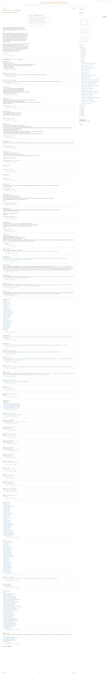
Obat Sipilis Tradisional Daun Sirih (9, 506)
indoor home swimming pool (7, 311)
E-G (87, 21)
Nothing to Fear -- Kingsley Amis (86, 95)
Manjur (22, 358)
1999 (81, 115)
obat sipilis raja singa (6, 509)
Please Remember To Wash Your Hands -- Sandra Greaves (91, 97)
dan (17, 258)
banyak (57, 258)
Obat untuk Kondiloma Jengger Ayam (9, 604)
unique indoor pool (6, 327)
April (82, 60)
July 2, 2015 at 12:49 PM (11, 430)
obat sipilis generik (6, 516)
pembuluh (50, 276)
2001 (81, 112)
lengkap (6, 358)
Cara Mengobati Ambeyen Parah (8, 626)
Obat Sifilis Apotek (6, 545)
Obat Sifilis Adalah (6, 547)
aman (61, 345)
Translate (87, 121)
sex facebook (13, 105)
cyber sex (10, 243)
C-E (84, 30)
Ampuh (18, 358)
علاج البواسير (38, 251)
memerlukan (24, 293)
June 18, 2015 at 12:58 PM (11, 416)
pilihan (55, 358)
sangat (63, 366)
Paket (4, 358)
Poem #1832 (31, 15)
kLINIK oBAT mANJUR (8, 420)
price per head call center (8, 73)
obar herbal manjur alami (8, 427)
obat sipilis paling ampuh (7, 507)
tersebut (27, 277)
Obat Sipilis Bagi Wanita (7, 567)
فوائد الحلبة (57, 251)
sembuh (11, 345)
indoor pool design (6, 323)
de (45, 345)
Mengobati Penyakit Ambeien (8, 617)
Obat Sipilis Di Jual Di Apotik (8, 530)
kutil (4, 259)
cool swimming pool (6, 319)
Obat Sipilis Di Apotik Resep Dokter (9, 534)
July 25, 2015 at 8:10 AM (11, 464)
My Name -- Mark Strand (85, 69)
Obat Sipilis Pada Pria (7, 526)
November (83, 50)
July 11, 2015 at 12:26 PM (11, 450)
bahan (38, 578)
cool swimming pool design (7, 320)
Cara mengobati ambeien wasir (8, 613)
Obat (45, 284)
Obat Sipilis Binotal (6, 550)
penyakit (19, 578)
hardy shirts (11, 66)
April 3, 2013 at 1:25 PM (11, 190)
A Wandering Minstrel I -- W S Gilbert (87, 94)
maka (47, 276)
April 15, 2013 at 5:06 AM (11, 245)
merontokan (5, 359)
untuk (69, 267)
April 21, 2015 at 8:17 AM (11, 331)
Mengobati (7, 258)
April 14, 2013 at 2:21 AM (11, 218)
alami (53, 358)
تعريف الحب (9, 251)
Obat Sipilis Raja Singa (7, 527)
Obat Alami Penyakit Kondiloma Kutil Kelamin (10, 601)
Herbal (45, 358)
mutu (14, 259)
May (82, 59)
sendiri (58, 267)
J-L (81, 32)
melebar (62, 276)
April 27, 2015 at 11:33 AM (11, 339)
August (82, 54)
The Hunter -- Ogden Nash (85, 78)
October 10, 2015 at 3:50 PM (12, 580)
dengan (43, 258)
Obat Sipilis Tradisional (7, 520)
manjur (50, 366)
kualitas (18, 259)
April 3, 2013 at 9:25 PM (11, 204)
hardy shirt (30, 65)
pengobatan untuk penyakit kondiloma (9, 595)
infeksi (73, 276)
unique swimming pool (7, 326)
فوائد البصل (34, 251)
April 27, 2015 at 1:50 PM (11, 353)
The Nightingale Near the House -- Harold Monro (89, 82)
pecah (66, 276)
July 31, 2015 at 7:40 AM (11, 471)
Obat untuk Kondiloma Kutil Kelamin (9, 600)
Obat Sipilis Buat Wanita (7, 549)
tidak (25, 258)
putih (57, 578)
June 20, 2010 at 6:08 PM (11, 69)
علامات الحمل (13, 251)
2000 (81, 114)
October (82, 51)
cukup (27, 345)
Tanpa (22, 258)
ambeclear (5, 338)
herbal (37, 284)
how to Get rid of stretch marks (16, 160)
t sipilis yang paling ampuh (7, 517)
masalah (17, 277)
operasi (48, 258)
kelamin (69, 358)
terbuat (8, 338)
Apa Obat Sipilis (6, 544)
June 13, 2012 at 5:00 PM (11, 76)
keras (45, 276)
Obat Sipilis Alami (6, 522)
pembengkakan (7, 277)
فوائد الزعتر (21, 251)
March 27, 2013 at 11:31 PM (12, 120)
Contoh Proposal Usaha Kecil (9, 80)
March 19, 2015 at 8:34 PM (11, 295)
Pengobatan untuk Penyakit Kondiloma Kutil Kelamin (12, 599)
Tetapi (16, 293)
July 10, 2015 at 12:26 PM (11, 443)
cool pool (4, 318)
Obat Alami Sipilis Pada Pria (8, 555)
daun (51, 345)
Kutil (10, 258)
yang (20, 259)
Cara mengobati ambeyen (7, 612)
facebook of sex (10, 229)
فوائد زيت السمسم (43, 251)
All (87, 25)
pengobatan (38, 258)
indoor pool (5, 330)
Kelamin (12, 258)
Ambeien (54, 267)
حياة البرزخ (5, 251)
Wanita (20, 258)
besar (34, 276)
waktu (27, 293)
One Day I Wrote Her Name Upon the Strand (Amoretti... (90, 85)
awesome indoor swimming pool (8, 312)
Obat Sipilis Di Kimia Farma (7, 535)
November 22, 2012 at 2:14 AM (12, 83)
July (82, 56)
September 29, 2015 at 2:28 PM (12, 537)
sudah (55, 258)
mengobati (51, 267)
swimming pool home (6, 304)
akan (29, 268)
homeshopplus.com (14, 146)
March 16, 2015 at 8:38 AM (11, 287)
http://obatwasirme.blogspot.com (59, 266)
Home (39, 8)
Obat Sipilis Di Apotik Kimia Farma (9, 533)
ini (23, 258)
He (3, 381)
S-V (81, 33)
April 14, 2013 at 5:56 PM (11, 231)
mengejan (40, 276)
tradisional (64, 258)
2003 (81, 109)
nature (47, 345)
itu (56, 267)
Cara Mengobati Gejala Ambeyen (8, 621)
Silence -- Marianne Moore (85, 73)
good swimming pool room (7, 314)
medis (41, 258)
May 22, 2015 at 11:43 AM (11, 390)
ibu (64, 345)
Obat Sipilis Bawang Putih (7, 551)
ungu (52, 345)
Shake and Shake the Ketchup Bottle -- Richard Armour (90, 91)
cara (45, 258)
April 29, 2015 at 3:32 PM (11, 368)
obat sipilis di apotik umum (7, 514)
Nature (49, 268)
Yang (16, 358)
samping (29, 259)
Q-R (84, 24)
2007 (81, 46)
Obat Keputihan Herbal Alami (9, 488)
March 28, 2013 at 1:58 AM (11, 137)
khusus (57, 358)
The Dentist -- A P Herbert (85, 70)
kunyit (55, 578)
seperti (44, 578)
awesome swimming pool (7, 310)
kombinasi (28, 358)
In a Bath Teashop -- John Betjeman (87, 100)
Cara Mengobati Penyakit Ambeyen (9, 618)
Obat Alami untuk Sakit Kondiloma (9, 611)
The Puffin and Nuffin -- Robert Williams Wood (88, 63)
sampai (58, 284)
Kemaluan (13, 358)
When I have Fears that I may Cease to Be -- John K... (90, 79)
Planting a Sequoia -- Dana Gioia (86, 76)
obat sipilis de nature (6, 504)
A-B (81, 21)
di (17, 345)
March (82, 62)
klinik (54, 366)
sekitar (56, 276)
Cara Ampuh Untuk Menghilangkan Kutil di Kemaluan (12, 404)
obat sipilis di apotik (6, 508)
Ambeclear (43, 268)
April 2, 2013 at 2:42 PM (11, 171)
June (82, 57)
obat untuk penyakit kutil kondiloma (9, 593)
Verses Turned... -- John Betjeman (86, 64)
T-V (81, 25)
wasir (20, 277)
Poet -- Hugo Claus (84, 72)
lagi (33, 268)
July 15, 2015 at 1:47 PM (11, 457)
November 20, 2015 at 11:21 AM (12, 587)
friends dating (8, 178)
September (83, 53)
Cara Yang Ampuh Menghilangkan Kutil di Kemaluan (11, 405)
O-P (81, 24)
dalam (11, 268)
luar (7, 268)
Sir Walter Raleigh (39, 24)
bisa (43, 293)
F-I (87, 30)
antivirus (33, 358)
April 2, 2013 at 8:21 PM (11, 180)
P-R (87, 32)
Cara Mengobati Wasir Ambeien (9, 393)
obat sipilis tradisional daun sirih (8, 513)
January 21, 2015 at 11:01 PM (12, 261)
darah (53, 276)
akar (60, 284)
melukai (45, 293)
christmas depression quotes (11, 93)
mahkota (56, 345)
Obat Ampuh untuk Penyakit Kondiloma (9, 607)
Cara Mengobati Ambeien (7, 627)
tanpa (25, 259)
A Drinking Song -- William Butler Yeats (87, 98)
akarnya (63, 284)
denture (39, 284)
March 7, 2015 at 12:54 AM (11, 279)
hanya (27, 258)
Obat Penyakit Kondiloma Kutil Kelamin (9, 598)
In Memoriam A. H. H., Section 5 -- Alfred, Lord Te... (89, 101)
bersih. (22, 359)
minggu (33, 293)
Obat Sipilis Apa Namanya (7, 554)
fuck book (15, 216)
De (47, 268)
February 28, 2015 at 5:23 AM (12, 271)
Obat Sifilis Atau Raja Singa (7, 548)
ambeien (24, 277)
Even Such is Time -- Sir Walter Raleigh (12, 10)
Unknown (5, 283)
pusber (61, 81)
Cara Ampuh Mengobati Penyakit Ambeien (10, 619)
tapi (51, 258)
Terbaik (6, 259)
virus (65, 358)
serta (54, 345)
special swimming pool (7, 317)
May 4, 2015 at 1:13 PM (10, 383)
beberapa (30, 293)
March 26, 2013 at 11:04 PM (12, 107)
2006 (81, 47)
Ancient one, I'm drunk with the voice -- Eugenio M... (89, 92)
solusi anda (6, 584)
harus (16, 345)
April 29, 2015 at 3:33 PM (11, 376)
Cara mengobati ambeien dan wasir (9, 614)
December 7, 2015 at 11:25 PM (12, 643)
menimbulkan (69, 276)
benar (19, 268)
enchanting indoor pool (7, 303)
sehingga (13, 268)
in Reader (107, 1)
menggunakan (23, 366)
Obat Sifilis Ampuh (6, 543)
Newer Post (5, 8)
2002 (81, 111)
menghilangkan (53, 284)
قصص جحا (17, 251)
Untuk (4, 258)
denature (70, 284)
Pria (16, 258)
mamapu (49, 284)
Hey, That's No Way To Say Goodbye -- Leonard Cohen (90, 81)
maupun (22, 345)
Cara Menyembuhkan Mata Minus (8, 636)
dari (6, 268)
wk (3, 414)
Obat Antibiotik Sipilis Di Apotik (8, 542)
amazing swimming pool (7, 324)
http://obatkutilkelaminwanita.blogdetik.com (44, 373)
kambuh (31, 268)
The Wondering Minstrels (54, 3)
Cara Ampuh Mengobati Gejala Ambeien (9, 624)
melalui (35, 258)
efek (27, 259)
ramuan (50, 358)
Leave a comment (17, 59)
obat (35, 268)
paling (48, 366)
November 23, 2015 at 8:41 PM (12, 629)
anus (58, 276)
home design (5, 305)
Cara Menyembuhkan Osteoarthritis (9, 639)
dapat (29, 258)
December (83, 48)
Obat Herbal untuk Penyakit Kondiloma (9, 608)
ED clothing (12, 63)
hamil (66, 345)
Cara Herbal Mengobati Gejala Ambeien (9, 625)
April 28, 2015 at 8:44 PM (11, 361)
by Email (102, 1)
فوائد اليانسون (29, 251)
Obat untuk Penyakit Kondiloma (8, 605)
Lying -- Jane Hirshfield (85, 66)
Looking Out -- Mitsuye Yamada (86, 103)
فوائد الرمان (48, 251)
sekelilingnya (51, 293)
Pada (14, 258)
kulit (47, 293)
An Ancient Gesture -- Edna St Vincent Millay (88, 75)
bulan (41, 293)
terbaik (67, 267)
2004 (81, 108)
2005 (81, 106)
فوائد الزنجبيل (53, 251)
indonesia (42, 284)
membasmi (62, 358)
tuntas (23, 268)
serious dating (9, 169)
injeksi (24, 345)
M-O (84, 32)
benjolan (8, 359)
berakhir (13, 277)
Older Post (73, 8)
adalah (4, 268)
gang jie (36, 358)
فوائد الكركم (25, 251)
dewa (59, 345)
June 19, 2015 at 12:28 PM (11, 423)
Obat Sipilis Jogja (6, 503)
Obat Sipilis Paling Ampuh (7, 523)
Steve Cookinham (14, 12)
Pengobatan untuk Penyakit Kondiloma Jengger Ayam (12, 606)
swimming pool (5, 307)
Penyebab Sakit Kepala (7, 641)
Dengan (37, 276)
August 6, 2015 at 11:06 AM (12, 484)
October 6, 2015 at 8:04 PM (12, 573)
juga (53, 258)
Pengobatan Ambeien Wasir (9, 350)
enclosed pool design (6, 325)
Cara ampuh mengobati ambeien (8, 615)
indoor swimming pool (6, 306)
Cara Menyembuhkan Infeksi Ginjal (9, 640)
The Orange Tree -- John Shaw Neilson (87, 88)
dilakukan (31, 258)
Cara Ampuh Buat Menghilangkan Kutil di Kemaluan (11, 406)
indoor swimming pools (7, 313)
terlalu (43, 276)
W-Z (84, 25)
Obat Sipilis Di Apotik (6, 521)
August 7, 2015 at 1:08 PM (11, 491)
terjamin (23, 259)
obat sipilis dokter (6, 515)
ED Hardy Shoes (32, 64)
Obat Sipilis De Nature (7, 529)
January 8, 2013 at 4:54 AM (12, 94)
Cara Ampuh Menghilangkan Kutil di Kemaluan (11, 403)
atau (50, 258)
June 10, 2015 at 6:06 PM (11, 409)
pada (15, 277)
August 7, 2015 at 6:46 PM (11, 498)
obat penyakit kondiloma (7, 594)
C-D (84, 21)
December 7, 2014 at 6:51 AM (12, 253)
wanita (16, 366)
